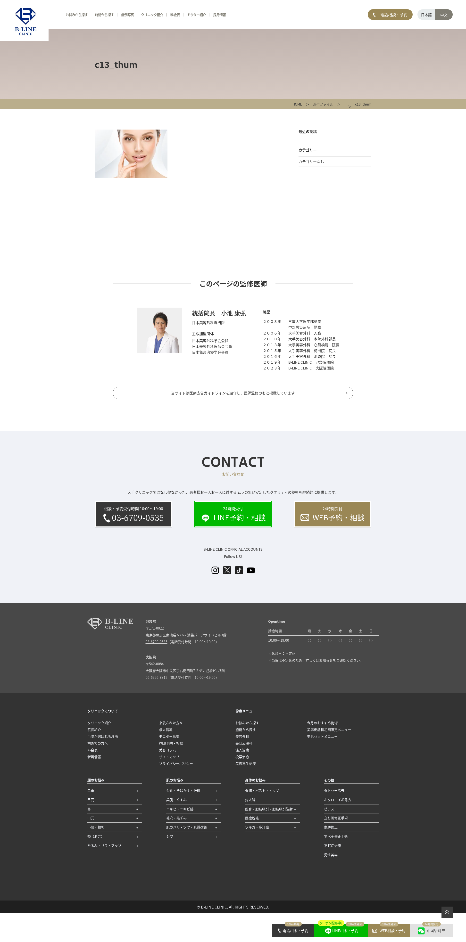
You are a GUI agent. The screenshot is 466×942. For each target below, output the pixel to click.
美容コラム (167, 749)
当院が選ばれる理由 (102, 736)
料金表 (175, 14)
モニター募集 (169, 736)
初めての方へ (97, 743)
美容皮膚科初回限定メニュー (329, 729)
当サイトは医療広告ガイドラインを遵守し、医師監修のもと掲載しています (233, 392)
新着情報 (94, 756)
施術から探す (104, 14)
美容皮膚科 (243, 743)
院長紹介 (94, 729)
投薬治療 (242, 756)
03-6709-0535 (156, 641)
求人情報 (166, 729)
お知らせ (326, 660)
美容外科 (242, 736)
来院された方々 (171, 722)
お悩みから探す (77, 14)
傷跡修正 (331, 827)
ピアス (329, 808)
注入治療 (242, 749)
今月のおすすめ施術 (322, 722)
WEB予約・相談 (171, 743)
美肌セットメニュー (322, 736)
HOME (297, 104)
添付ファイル (323, 104)
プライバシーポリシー (176, 763)
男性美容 (331, 854)
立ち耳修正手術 (336, 817)
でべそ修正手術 (336, 836)
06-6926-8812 (156, 677)
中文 (444, 14)
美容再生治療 (245, 763)
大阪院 (151, 657)
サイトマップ (169, 756)
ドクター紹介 (196, 14)
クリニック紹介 (99, 722)
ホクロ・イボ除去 (337, 799)
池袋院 (151, 621)
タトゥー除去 (334, 790)
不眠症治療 (332, 845)
